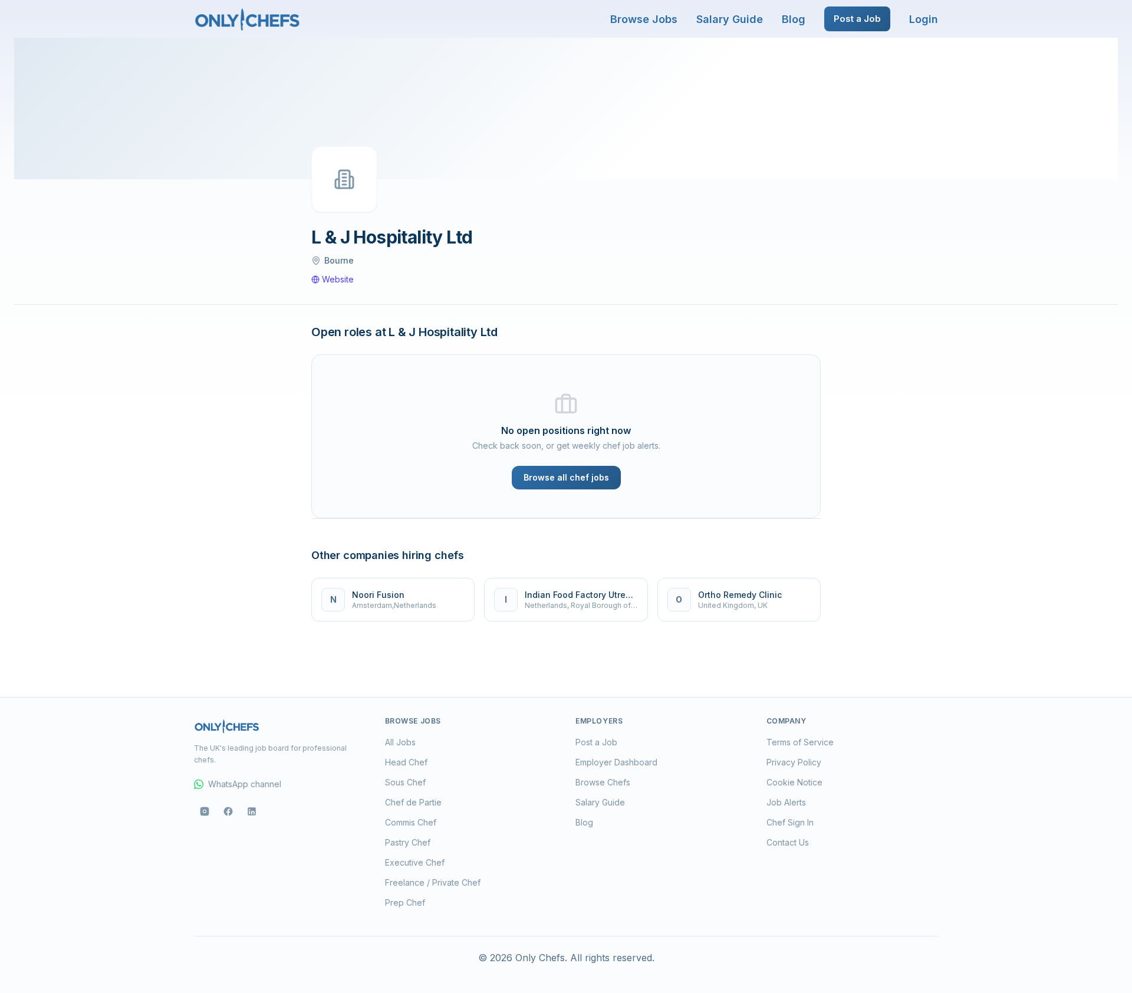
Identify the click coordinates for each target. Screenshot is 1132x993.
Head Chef (406, 762)
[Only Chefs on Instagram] (204, 811)
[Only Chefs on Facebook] (228, 811)
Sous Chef (405, 782)
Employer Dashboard (616, 762)
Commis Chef (410, 822)
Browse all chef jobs (566, 477)
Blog (793, 19)
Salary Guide (729, 19)
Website (338, 279)
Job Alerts (786, 802)
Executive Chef (415, 862)
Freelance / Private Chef (433, 882)
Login (923, 19)
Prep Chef (405, 902)
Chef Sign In (790, 822)
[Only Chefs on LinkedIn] (251, 811)
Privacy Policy (793, 762)
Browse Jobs (643, 19)
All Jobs (400, 742)
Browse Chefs (602, 782)
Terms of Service (800, 742)
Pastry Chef (407, 842)
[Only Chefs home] (247, 19)
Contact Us (787, 842)
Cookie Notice (794, 782)
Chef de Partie (413, 802)
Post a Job (857, 18)
